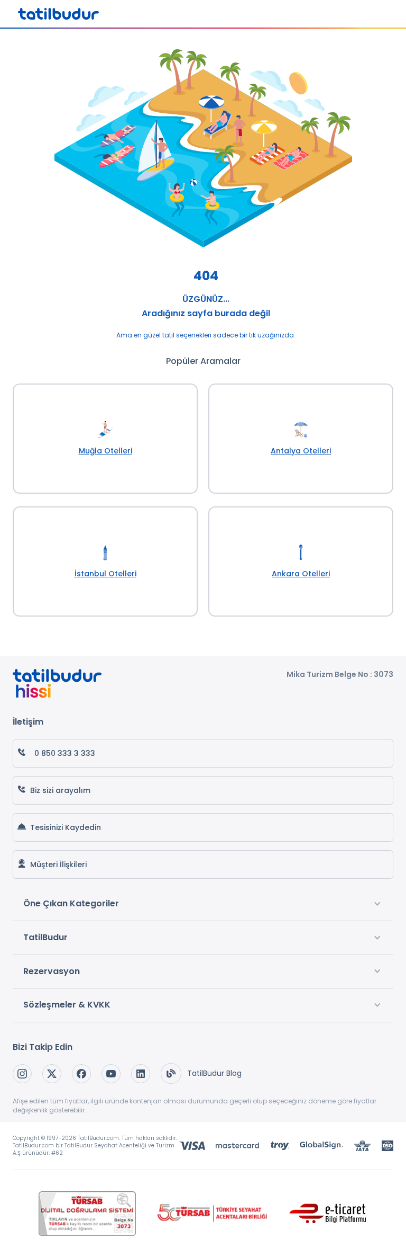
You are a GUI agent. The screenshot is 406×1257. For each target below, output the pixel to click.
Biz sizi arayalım (60, 790)
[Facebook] (81, 1073)
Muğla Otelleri (105, 450)
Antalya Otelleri (301, 450)
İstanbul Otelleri (105, 573)
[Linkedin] (140, 1073)
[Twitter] (51, 1073)
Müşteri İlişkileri (58, 864)
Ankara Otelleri (301, 573)
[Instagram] (22, 1073)
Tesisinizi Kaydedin (65, 827)
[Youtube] (111, 1073)
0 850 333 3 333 (64, 753)
